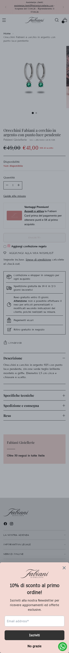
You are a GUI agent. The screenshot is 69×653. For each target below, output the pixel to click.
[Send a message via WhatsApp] (62, 646)
